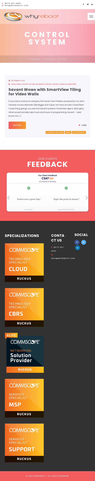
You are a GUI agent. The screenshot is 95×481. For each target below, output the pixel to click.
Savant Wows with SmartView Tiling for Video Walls (45, 92)
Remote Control (45, 84)
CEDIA (18, 84)
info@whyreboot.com (16, 5)
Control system (28, 84)
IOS (36, 84)
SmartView (72, 84)
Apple (13, 84)
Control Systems (55, 132)
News (68, 132)
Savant (55, 84)
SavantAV (63, 84)
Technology (79, 132)
